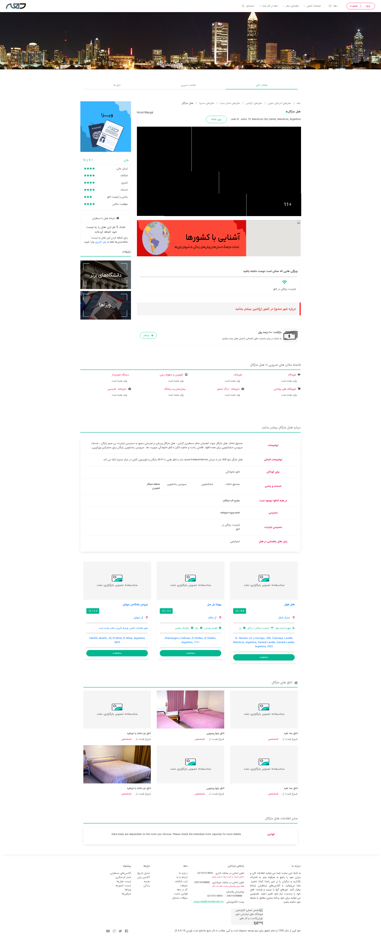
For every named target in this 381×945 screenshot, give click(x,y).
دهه (335, 6)
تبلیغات (184, 886)
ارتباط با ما (182, 877)
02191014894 (205, 873)
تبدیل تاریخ (143, 873)
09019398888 (202, 882)
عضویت (354, 6)
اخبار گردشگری (123, 877)
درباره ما (183, 873)
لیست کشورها (123, 886)
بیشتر (146, 335)
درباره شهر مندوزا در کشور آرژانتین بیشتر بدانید (265, 308)
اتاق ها (117, 85)
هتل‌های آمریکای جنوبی (279, 103)
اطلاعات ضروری (188, 85)
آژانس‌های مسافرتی (120, 873)
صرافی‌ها (126, 894)
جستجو (250, 6)
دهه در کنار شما (270, 6)
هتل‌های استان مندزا (230, 103)
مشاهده (264, 657)
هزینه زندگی (146, 883)
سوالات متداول (180, 898)
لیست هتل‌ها (124, 881)
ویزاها (128, 890)
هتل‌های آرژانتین (254, 103)
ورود (368, 6)
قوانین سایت (181, 894)
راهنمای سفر (292, 6)
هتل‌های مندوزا (206, 103)
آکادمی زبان (143, 877)
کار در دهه (182, 890)
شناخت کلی (261, 85)
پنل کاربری (100, 242)
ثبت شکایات (181, 881)
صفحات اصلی (314, 6)
